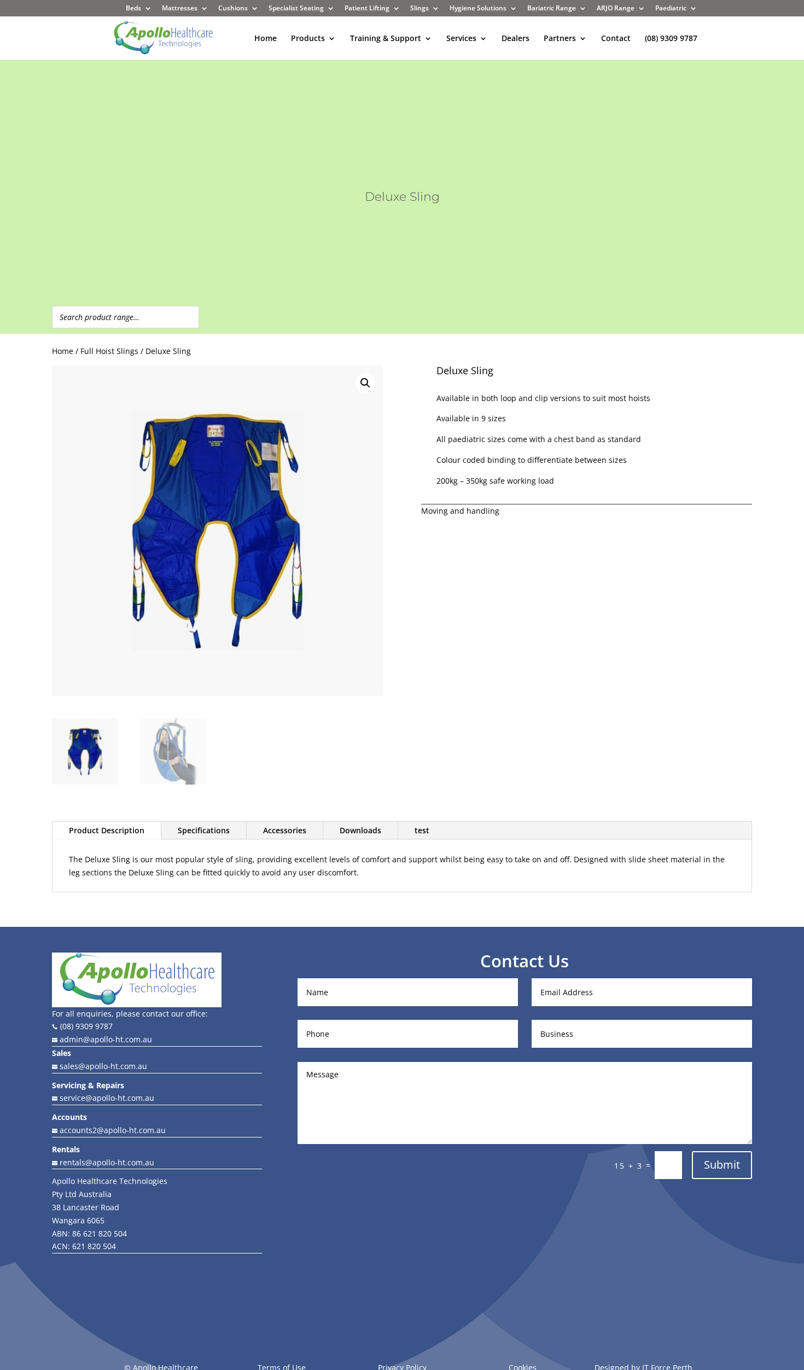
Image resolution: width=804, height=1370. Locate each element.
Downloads (360, 830)
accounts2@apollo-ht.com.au (111, 1130)
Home (265, 38)
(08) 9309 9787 (671, 38)
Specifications (204, 830)
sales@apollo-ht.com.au (102, 1066)
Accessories (284, 830)
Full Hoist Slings (109, 351)
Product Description (106, 830)
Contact (616, 38)
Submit (722, 1164)
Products (308, 38)
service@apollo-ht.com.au (103, 1098)
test (422, 830)
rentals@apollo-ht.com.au (103, 1162)
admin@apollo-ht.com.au (104, 1039)
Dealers (515, 38)
